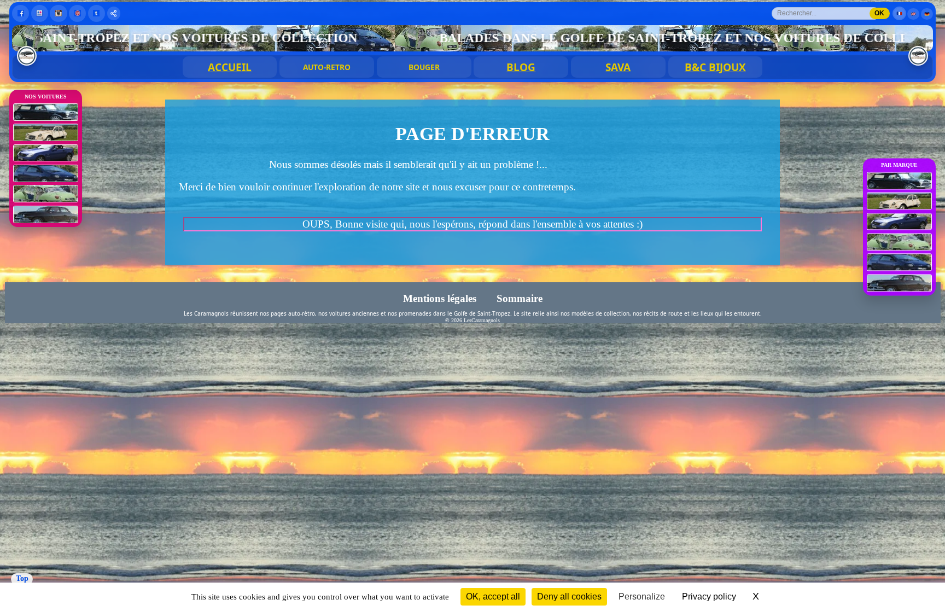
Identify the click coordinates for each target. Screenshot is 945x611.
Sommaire (519, 298)
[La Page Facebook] (20, 13)
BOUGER (424, 67)
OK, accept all (493, 596)
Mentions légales (440, 298)
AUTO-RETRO (327, 67)
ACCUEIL (230, 67)
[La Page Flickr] (39, 13)
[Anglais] (913, 14)
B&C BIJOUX (715, 67)
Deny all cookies (569, 596)
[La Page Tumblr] (96, 13)
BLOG (520, 67)
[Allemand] (927, 14)
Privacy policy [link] (709, 596)
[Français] (900, 14)
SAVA (618, 67)
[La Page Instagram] (58, 13)
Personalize (642, 596)
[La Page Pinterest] (77, 13)
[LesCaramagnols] (918, 56)
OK (879, 13)
